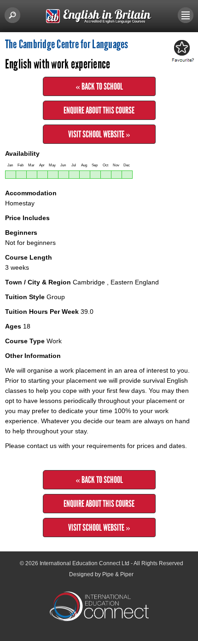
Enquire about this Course (99, 110)
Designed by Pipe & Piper (101, 574)
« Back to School (99, 86)
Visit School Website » (99, 134)
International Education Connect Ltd (84, 563)
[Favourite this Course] (181, 51)
